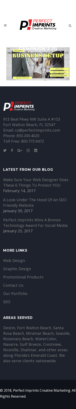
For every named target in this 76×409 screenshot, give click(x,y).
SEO (6, 301)
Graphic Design (17, 268)
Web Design (14, 260)
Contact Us (13, 285)
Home (11, 53)
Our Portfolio (15, 293)
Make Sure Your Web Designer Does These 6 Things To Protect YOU (35, 182)
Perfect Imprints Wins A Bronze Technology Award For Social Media (35, 222)
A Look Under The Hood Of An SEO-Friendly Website (35, 202)
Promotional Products (23, 277)
